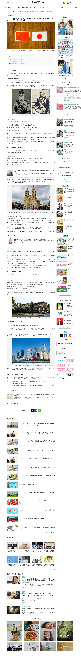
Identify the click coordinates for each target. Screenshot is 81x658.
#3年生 (78, 95)
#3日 (68, 99)
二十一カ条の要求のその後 (16, 61)
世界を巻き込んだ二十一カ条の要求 (17, 63)
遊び (16, 7)
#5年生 (73, 97)
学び (5, 7)
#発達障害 (66, 126)
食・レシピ (42, 7)
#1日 (65, 99)
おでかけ (62, 7)
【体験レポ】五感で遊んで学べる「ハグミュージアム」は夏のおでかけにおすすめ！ (65, 77)
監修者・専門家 (74, 7)
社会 (14, 11)
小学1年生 (63, 181)
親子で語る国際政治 (65, 170)
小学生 (69, 181)
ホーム (8, 11)
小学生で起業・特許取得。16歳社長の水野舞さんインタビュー (69, 228)
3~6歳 (72, 178)
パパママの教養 (10, 7)
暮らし (58, 7)
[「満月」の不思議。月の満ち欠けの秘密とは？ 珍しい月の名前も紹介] (13, 609)
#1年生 (70, 95)
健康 (54, 7)
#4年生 (65, 97)
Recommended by (47, 532)
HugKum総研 (65, 161)
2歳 (67, 178)
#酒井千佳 (24, 602)
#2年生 (74, 95)
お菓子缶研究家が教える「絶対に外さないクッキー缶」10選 (69, 220)
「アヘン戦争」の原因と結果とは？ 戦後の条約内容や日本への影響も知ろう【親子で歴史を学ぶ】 (34, 171)
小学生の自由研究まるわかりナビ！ (25, 7)
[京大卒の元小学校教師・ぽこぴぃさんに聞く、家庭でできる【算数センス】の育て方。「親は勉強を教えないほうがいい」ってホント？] (13, 594)
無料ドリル (36, 7)
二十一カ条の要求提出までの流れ (17, 59)
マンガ (47, 7)
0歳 (58, 178)
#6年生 (69, 97)
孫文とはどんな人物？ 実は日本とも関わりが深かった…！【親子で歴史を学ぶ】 (31, 239)
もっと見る (65, 294)
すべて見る (65, 327)
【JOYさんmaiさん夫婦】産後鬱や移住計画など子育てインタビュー (69, 205)
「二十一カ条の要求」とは (16, 58)
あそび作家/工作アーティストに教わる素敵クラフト (65, 164)
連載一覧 (67, 7)
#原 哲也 (71, 126)
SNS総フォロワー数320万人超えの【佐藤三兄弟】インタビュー (69, 213)
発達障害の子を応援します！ (65, 167)
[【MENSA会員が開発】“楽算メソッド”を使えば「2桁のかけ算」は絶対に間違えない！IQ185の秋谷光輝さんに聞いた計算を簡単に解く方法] (13, 580)
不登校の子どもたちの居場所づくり (65, 172)
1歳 (62, 178)
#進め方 (65, 95)
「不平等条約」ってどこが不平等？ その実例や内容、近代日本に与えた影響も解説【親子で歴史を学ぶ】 (34, 395)
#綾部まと (24, 587)
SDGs (51, 7)
